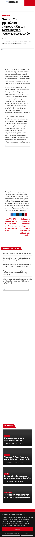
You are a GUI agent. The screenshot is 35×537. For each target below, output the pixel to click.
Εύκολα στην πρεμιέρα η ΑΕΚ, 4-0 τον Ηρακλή (17, 253)
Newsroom (8, 39)
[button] (32, 3)
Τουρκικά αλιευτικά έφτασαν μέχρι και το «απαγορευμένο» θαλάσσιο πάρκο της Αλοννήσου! (15, 272)
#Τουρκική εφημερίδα (20, 43)
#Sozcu (15, 41)
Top (3, 15)
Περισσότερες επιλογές (11, 533)
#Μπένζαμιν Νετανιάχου (24, 41)
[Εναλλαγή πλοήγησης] (30, 3)
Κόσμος (8, 15)
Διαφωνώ (26, 533)
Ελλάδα (6, 473)
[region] (17, 524)
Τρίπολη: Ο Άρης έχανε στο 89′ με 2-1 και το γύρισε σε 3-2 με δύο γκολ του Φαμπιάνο (17, 459)
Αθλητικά (7, 454)
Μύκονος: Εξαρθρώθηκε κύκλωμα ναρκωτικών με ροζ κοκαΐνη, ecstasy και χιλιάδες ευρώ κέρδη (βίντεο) (17, 281)
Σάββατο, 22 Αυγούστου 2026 (14, 443)
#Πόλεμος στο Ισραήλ (8, 43)
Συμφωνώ (17, 529)
